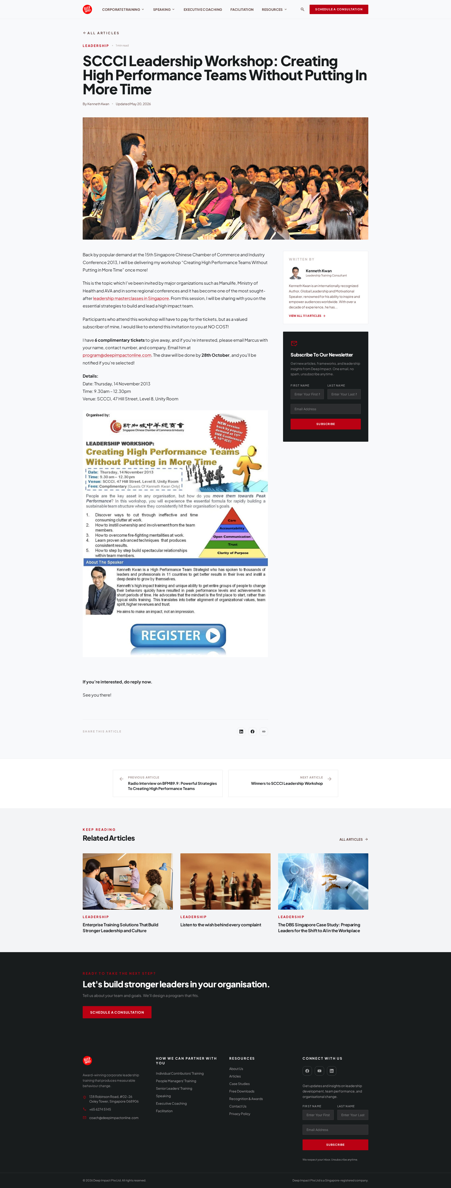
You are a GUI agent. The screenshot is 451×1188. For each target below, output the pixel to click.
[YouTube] (319, 1071)
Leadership (96, 45)
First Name (300, 385)
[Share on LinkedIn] (241, 731)
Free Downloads (241, 1091)
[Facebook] (307, 1071)
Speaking (164, 9)
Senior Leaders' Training (174, 1088)
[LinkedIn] (331, 1071)
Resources (274, 9)
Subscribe (325, 424)
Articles (235, 1076)
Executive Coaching (203, 9)
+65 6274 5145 (100, 1109)
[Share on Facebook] (252, 731)
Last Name (336, 385)
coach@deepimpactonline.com (114, 1117)
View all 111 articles (307, 316)
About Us (236, 1068)
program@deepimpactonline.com (117, 355)
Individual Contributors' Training (180, 1073)
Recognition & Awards (246, 1098)
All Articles (101, 33)
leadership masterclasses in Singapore (131, 298)
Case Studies (239, 1083)
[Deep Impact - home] (87, 9)
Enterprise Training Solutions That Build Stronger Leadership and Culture (120, 927)
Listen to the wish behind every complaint (220, 924)
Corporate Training (123, 9)
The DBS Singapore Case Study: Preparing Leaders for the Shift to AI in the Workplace (319, 927)
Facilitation (241, 9)
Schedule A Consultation (339, 9)
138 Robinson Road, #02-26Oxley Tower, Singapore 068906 (114, 1098)
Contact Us (237, 1106)
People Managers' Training (176, 1081)
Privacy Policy (239, 1113)
